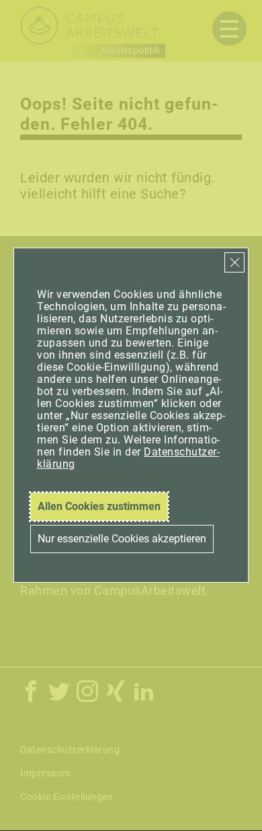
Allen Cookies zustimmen (99, 506)
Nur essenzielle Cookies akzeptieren (122, 538)
